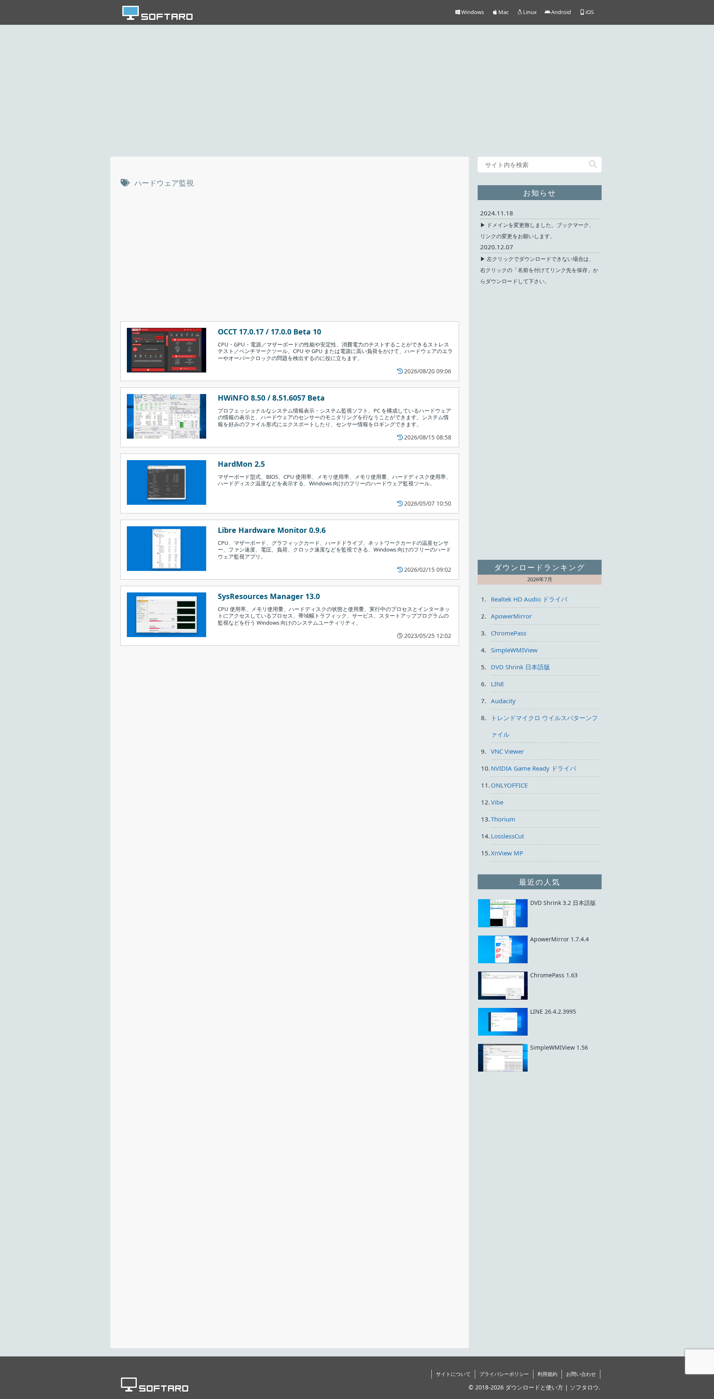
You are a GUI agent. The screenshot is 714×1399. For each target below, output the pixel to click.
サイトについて (453, 1374)
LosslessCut (507, 836)
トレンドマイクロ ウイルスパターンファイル (544, 726)
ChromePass (508, 633)
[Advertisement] (357, 89)
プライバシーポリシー (504, 1374)
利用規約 (547, 1374)
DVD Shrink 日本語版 (520, 667)
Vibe (497, 802)
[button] (592, 164)
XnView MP (507, 853)
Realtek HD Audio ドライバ (529, 599)
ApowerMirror (511, 616)
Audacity (503, 701)
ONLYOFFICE (509, 785)
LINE (497, 684)
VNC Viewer (507, 751)
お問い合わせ (581, 1374)
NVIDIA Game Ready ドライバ (533, 768)
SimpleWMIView (514, 650)
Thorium (503, 819)
